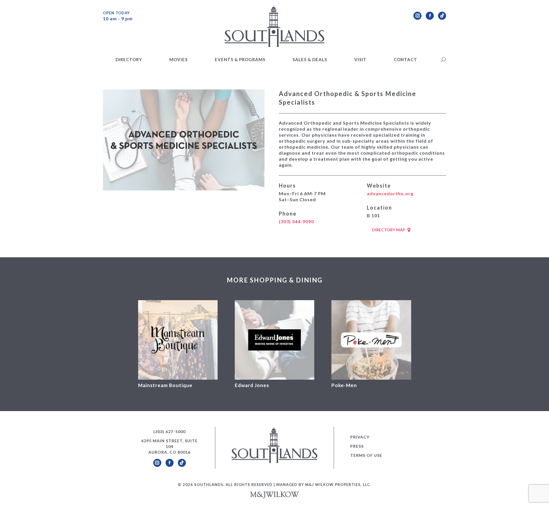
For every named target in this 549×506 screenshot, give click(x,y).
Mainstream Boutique (165, 385)
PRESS (357, 446)
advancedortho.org (390, 193)
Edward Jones (252, 385)
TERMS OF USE (366, 455)
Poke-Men (344, 385)
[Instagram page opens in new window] (417, 16)
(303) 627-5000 (169, 431)
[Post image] (178, 340)
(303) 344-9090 (296, 221)
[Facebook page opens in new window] (430, 16)
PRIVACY (359, 437)
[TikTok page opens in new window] (442, 16)
